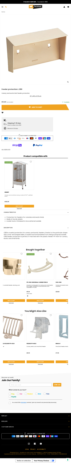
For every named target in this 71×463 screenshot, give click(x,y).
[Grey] (27, 296)
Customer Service (7, 427)
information (23, 402)
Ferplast (4, 416)
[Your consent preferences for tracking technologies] (68, 460)
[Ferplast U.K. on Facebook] (33, 444)
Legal (27, 449)
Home (3, 12)
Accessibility (41, 449)
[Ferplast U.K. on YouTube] (39, 444)
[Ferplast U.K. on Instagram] (29, 444)
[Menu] (2, 7)
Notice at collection (24, 461)
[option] (35, 2)
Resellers (4, 421)
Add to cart (19, 206)
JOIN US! (57, 385)
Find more (19, 208)
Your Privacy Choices (41, 461)
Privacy (33, 449)
